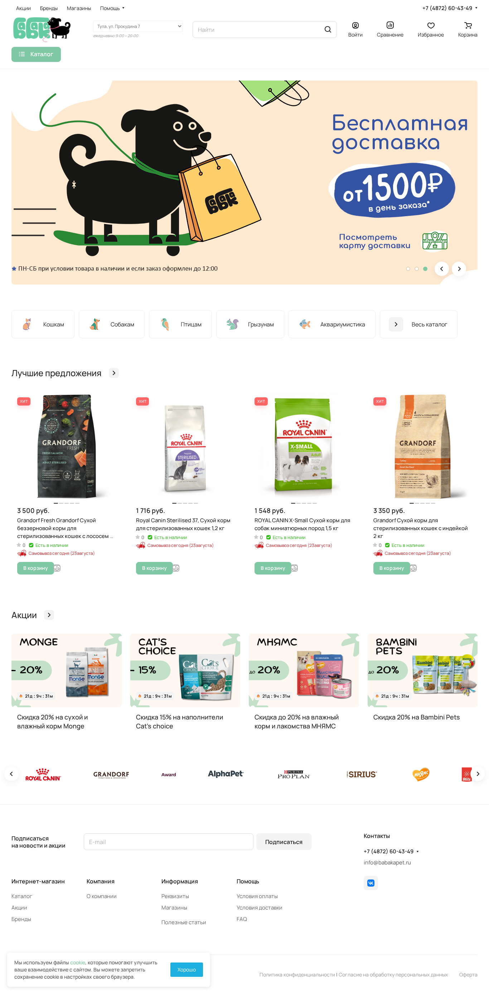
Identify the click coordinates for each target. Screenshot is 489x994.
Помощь (248, 881)
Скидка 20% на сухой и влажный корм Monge (52, 721)
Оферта (468, 974)
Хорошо (187, 969)
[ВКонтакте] (371, 883)
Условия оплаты (257, 896)
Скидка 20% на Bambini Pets (416, 717)
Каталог (21, 896)
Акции (19, 907)
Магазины (174, 907)
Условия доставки (259, 907)
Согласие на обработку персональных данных (393, 974)
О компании (102, 896)
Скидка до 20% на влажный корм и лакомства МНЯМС (297, 721)
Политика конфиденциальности (297, 974)
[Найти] (328, 29)
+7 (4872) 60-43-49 (447, 8)
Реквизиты (175, 896)
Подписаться (283, 842)
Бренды (21, 919)
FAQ (242, 919)
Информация (179, 881)
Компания (101, 881)
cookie (77, 962)
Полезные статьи (183, 922)
